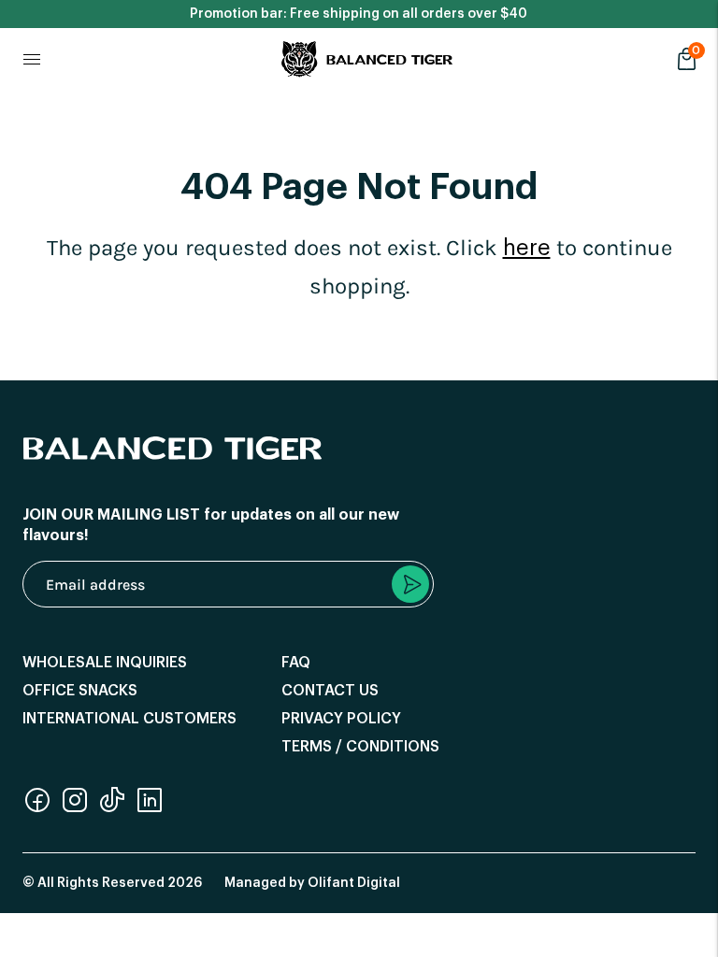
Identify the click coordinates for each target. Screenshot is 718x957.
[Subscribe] (410, 584)
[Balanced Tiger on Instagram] (75, 809)
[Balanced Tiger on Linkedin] (150, 809)
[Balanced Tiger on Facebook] (37, 809)
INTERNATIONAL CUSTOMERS (129, 718)
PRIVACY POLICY (341, 718)
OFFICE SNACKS (79, 690)
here (527, 247)
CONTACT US (330, 690)
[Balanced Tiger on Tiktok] (112, 809)
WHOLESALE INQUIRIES (104, 662)
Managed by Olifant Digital (312, 883)
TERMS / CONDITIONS (360, 746)
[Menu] (31, 58)
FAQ (295, 662)
